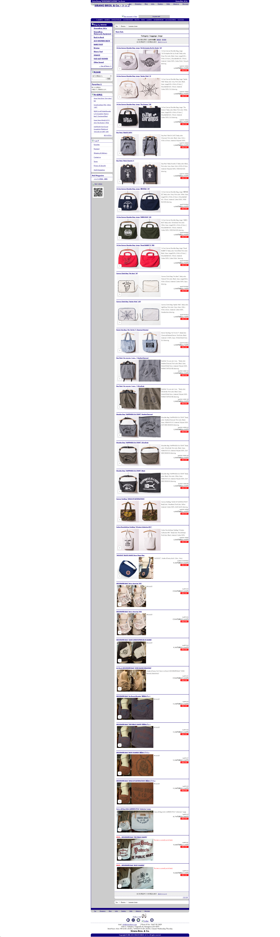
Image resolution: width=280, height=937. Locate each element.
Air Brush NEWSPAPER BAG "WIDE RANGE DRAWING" (133, 668)
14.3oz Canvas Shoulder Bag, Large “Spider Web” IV (133, 76)
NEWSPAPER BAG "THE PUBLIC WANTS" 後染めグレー (133, 724)
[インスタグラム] (133, 920)
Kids (143, 20)
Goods (181, 20)
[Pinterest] (152, 920)
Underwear (158, 20)
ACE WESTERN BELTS (102, 41)
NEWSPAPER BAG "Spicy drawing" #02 (129, 612)
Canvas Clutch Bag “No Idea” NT (127, 273)
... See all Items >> (105, 66)
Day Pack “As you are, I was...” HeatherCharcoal (132, 358)
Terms (96, 161)
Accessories (170, 20)
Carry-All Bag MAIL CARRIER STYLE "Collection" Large (133, 809)
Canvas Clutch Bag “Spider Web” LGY (128, 302)
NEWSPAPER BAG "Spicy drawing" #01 (129, 583)
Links (152, 4)
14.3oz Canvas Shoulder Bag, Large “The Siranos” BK (133, 104)
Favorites (97, 144)
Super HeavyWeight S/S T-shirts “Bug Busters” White (102, 121)
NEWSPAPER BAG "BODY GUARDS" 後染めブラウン (133, 752)
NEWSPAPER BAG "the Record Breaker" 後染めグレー (133, 696)
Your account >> (133, 17)
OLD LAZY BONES (101, 59)
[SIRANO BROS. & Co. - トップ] (111, 5)
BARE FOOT (98, 44)
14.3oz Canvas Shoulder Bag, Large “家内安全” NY (133, 189)
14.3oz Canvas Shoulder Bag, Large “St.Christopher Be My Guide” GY (139, 48)
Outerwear (128, 20)
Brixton (97, 48)
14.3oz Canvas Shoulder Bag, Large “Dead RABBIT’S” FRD (135, 245)
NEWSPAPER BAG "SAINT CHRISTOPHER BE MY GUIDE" (134, 640)
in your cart (156, 16)
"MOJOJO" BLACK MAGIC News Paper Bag (130, 555)
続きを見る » (108, 135)
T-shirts (99, 20)
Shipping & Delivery (100, 153)
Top (130, 4)
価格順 (159, 40)
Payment (96, 149)
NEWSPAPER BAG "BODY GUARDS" (130, 865)
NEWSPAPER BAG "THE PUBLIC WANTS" (131, 837)
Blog (146, 4)
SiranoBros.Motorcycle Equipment (102, 33)
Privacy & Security (100, 165)
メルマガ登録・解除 (101, 179)
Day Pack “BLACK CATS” (124, 132)
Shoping (123, 26)
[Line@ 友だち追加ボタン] (138, 920)
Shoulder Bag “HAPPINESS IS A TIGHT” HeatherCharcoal (134, 414)
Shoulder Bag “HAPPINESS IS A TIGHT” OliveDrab (132, 443)
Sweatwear (116, 20)
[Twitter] (145, 921)
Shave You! (98, 51)
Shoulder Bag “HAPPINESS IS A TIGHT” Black (130, 471)
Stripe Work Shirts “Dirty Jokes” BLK (103, 99)
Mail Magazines (99, 170)
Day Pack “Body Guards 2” (125, 161)
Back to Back (99, 37)
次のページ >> (162, 42)
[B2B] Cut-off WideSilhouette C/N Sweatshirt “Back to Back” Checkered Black (102, 113)
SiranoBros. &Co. (100, 28)
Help (168, 4)
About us (176, 4)
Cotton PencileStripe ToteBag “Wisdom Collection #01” (134, 527)
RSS (96, 184)
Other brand (99, 62)
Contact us (97, 157)
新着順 (164, 40)
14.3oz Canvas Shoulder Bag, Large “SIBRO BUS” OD (133, 217)
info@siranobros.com (130, 924)
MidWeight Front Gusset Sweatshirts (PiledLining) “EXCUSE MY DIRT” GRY (101, 129)
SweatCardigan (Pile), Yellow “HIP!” (102, 106)
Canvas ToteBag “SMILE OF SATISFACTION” (130, 499)
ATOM (100, 184)
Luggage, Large (133, 26)
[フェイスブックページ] (128, 920)
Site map (185, 4)
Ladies (149, 20)
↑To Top (185, 897)
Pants (137, 20)
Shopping (138, 4)
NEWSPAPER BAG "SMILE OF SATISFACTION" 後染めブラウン (136, 781)
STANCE (97, 55)
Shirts (107, 20)
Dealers (160, 4)
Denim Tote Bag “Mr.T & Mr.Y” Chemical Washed (132, 330)
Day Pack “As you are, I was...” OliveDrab (130, 386)
